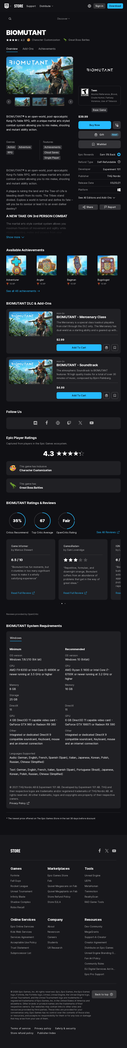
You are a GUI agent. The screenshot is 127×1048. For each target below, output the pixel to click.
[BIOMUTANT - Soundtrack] (31, 372)
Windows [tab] (15, 638)
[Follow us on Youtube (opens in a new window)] (91, 423)
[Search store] (10, 18)
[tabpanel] (63, 693)
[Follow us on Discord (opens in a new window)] (35, 423)
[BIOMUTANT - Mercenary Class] (31, 324)
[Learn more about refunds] (119, 162)
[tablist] (63, 638)
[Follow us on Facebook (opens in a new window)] (46, 423)
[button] (39, 237)
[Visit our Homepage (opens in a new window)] (58, 423)
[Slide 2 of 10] (39, 101)
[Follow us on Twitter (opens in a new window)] (80, 423)
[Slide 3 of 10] (57, 101)
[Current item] (22, 101)
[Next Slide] (70, 101)
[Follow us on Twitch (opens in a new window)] (69, 423)
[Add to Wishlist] (114, 347)
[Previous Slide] (8, 101)
